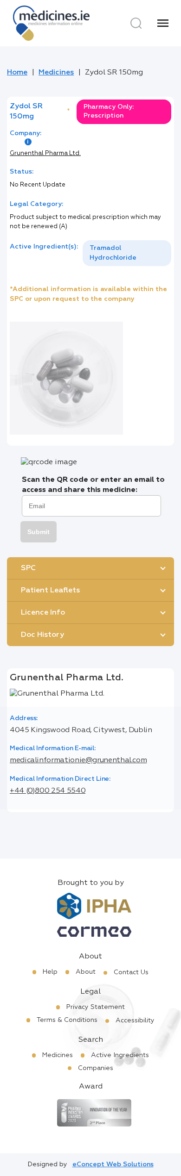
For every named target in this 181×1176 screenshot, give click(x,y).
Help (50, 972)
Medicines (56, 72)
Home (17, 72)
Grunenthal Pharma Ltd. (45, 153)
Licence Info (43, 612)
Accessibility (135, 1020)
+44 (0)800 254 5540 (47, 791)
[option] (127, 253)
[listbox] (127, 253)
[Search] (136, 23)
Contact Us (131, 972)
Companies (95, 1068)
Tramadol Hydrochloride (113, 253)
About (86, 972)
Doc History (42, 635)
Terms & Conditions (67, 1020)
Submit (38, 531)
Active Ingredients (120, 1055)
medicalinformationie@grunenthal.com (78, 760)
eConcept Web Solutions (113, 1164)
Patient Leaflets (50, 590)
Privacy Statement (95, 1007)
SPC (28, 568)
